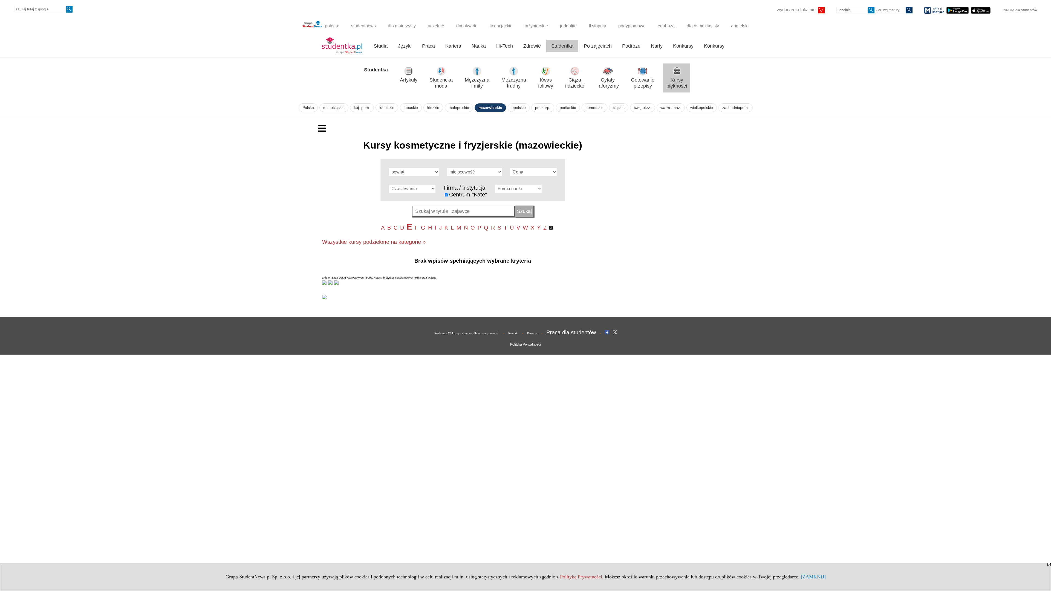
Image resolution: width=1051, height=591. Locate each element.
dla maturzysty (402, 26)
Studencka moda (441, 83)
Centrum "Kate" (468, 195)
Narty (657, 46)
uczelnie (436, 26)
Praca (428, 46)
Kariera (453, 46)
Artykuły (408, 80)
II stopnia (597, 26)
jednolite (568, 26)
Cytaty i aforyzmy (607, 83)
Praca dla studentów (571, 332)
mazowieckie (490, 108)
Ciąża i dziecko (574, 83)
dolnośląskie (334, 108)
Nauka (479, 46)
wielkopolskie (701, 108)
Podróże (631, 46)
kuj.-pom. (362, 108)
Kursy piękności (676, 83)
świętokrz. (642, 108)
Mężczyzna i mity (477, 83)
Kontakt (513, 333)
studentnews (363, 26)
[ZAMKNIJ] (813, 577)
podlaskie (568, 108)
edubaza (666, 26)
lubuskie (411, 108)
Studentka (562, 46)
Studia (381, 46)
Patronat (532, 333)
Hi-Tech (504, 46)
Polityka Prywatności (525, 344)
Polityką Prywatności (581, 577)
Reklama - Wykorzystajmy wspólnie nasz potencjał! (466, 333)
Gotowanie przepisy (642, 83)
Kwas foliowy (545, 83)
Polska (308, 108)
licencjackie (501, 26)
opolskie (519, 108)
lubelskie (386, 108)
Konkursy (683, 46)
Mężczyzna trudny (513, 83)
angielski (740, 26)
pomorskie (594, 108)
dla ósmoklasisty (703, 26)
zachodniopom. (735, 108)
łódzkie (433, 108)
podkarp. (542, 108)
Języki (405, 46)
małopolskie (459, 108)
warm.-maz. (670, 108)
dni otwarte (467, 26)
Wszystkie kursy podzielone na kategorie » (374, 242)
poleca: (331, 26)
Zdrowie (532, 46)
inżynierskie (536, 26)
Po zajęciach (598, 46)
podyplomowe (632, 26)
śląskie (619, 108)
